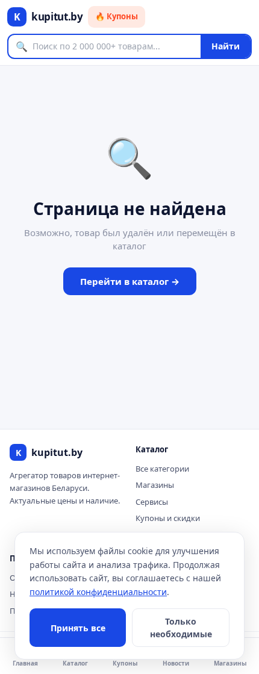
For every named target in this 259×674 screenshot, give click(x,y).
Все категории (162, 468)
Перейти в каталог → (129, 281)
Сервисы (152, 501)
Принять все (78, 628)
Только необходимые (181, 628)
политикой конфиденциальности (98, 592)
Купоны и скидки (168, 518)
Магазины (155, 484)
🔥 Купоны (116, 16)
